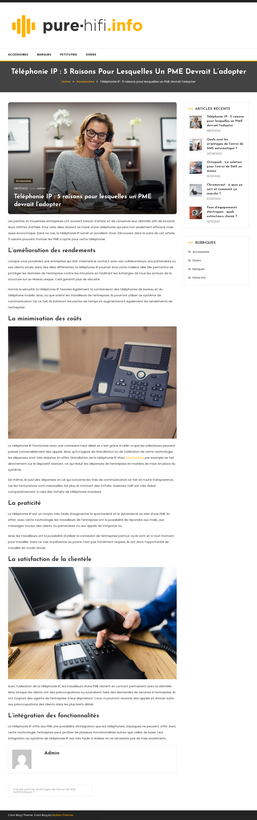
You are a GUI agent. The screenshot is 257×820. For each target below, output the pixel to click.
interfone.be (134, 458)
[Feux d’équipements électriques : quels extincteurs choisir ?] (195, 213)
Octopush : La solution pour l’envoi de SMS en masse (224, 167)
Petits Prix (68, 55)
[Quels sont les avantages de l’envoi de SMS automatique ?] (195, 145)
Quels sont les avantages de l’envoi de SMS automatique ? (44, 790)
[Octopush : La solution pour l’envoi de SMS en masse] (195, 167)
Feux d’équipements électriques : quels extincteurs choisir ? (222, 212)
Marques (44, 55)
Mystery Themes (62, 815)
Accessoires (18, 55)
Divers (91, 55)
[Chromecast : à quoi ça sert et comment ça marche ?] (195, 190)
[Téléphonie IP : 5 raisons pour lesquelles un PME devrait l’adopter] (195, 122)
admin (41, 188)
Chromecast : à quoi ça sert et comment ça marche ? (224, 189)
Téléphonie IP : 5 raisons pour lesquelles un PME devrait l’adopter (225, 121)
